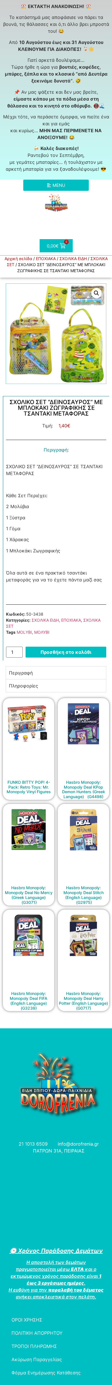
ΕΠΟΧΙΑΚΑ (46, 258)
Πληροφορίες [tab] (23, 686)
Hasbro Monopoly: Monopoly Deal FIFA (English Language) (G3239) (28, 1000)
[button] (96, 293)
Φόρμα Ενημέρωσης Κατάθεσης (46, 1373)
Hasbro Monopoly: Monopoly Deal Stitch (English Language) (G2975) (83, 894)
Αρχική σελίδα (18, 258)
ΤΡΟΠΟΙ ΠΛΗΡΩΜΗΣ (34, 1346)
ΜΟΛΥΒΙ (41, 632)
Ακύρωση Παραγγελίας (36, 1359)
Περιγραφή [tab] (21, 673)
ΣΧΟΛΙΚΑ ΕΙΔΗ (73, 258)
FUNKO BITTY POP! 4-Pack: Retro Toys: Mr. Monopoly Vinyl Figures (29, 787)
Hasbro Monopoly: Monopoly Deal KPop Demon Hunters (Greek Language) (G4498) (83, 789)
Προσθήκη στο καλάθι (65, 652)
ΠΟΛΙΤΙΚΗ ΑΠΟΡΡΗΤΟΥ (37, 1333)
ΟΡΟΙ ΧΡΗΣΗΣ (26, 1320)
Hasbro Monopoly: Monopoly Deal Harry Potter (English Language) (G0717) (83, 1000)
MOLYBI (24, 632)
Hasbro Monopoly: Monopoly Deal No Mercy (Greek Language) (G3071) (29, 894)
